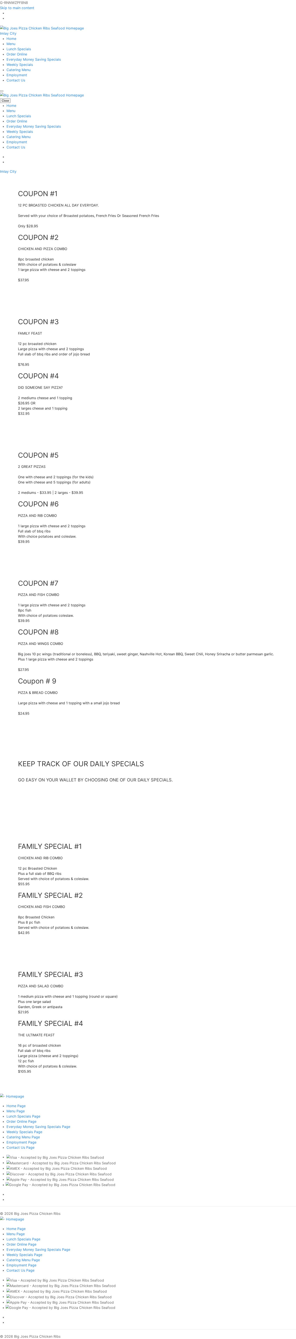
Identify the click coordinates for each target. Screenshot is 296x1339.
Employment (17, 75)
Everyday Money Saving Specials (34, 59)
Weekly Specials (20, 64)
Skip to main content (17, 8)
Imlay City (8, 33)
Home (11, 38)
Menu (11, 44)
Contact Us (16, 80)
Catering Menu (19, 70)
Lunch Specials (19, 49)
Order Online (17, 54)
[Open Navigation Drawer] (1, 91)
